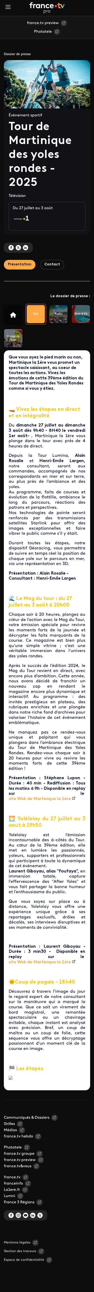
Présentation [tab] (19, 264)
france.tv (12, 1177)
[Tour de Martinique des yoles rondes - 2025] (13, 315)
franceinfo (13, 1183)
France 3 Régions (19, 1202)
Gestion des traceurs (20, 1251)
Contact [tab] (52, 264)
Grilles (9, 1124)
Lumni (9, 1196)
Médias (10, 1130)
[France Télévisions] (47, 8)
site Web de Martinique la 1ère (40, 799)
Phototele (43, 32)
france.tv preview (43, 23)
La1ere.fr (12, 1190)
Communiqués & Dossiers (26, 1118)
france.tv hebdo (18, 1136)
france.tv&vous (17, 1166)
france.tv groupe (19, 1154)
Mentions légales (17, 1242)
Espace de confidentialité (24, 1260)
